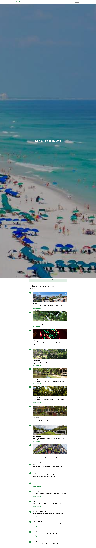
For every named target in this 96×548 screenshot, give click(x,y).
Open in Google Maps (37, 308)
